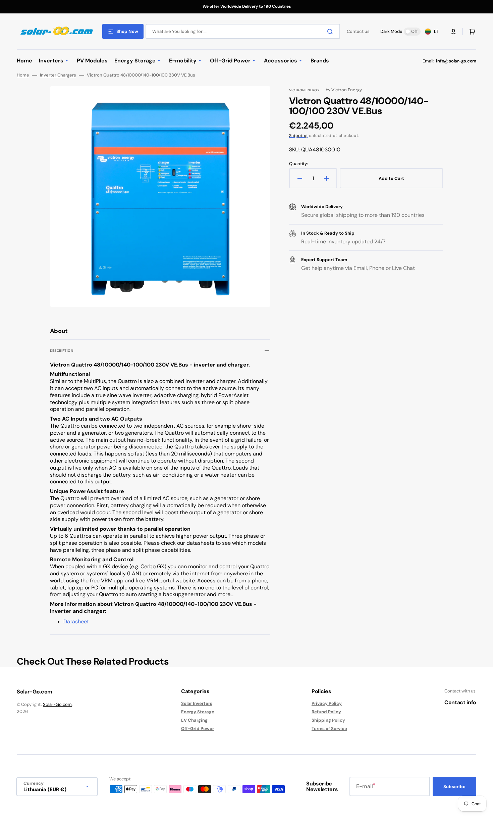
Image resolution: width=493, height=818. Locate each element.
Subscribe (454, 786)
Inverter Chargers (58, 75)
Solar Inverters (196, 703)
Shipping (298, 135)
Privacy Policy (327, 703)
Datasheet (76, 621)
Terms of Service (329, 728)
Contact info (460, 702)
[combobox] (243, 31)
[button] (453, 31)
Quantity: (298, 163)
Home (23, 75)
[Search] (331, 31)
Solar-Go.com (57, 704)
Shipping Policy (328, 720)
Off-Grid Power (197, 728)
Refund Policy (326, 712)
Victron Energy (304, 90)
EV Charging (194, 720)
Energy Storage (197, 712)
